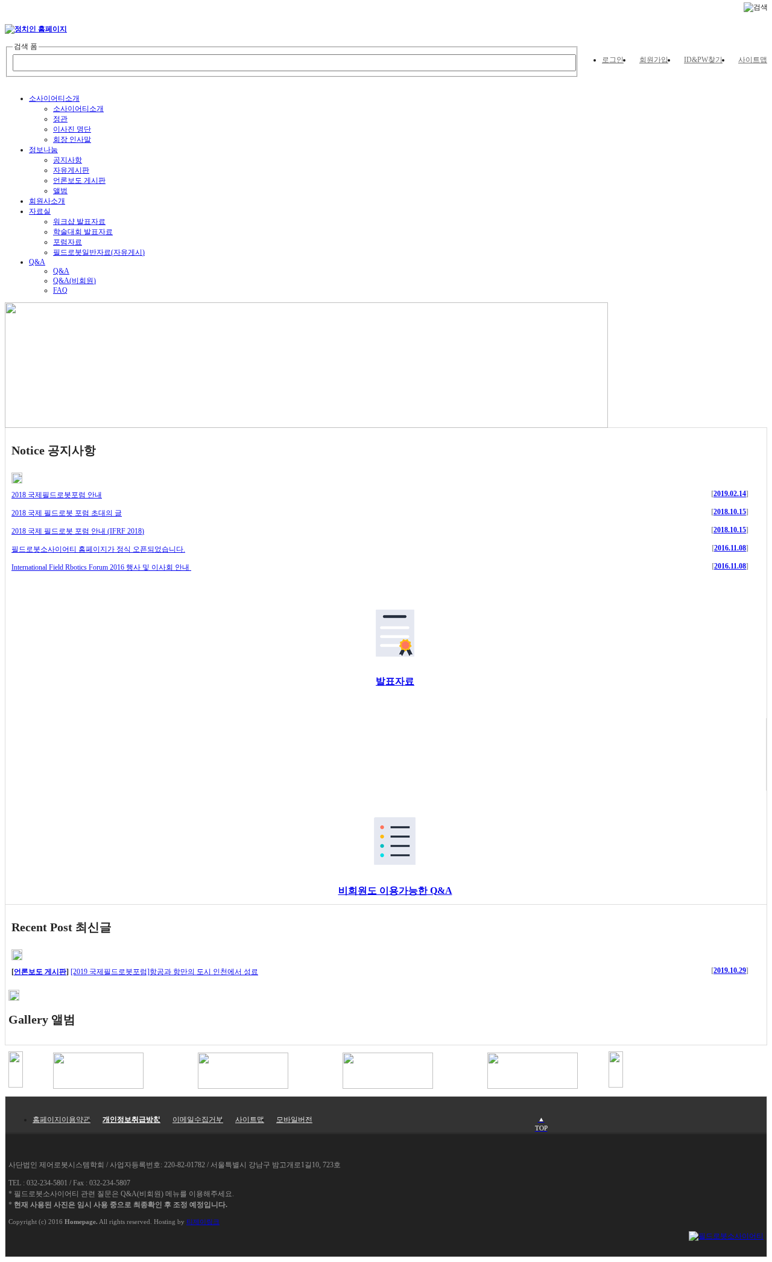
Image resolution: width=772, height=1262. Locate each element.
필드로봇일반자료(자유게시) (99, 252)
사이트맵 (752, 60)
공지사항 (67, 160)
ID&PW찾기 (703, 60)
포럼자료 (67, 242)
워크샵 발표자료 (79, 221)
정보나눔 (43, 149)
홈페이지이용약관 (61, 1119)
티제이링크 (203, 1221)
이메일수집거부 (197, 1119)
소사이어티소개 (54, 98)
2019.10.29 (729, 970)
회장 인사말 (72, 139)
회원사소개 (47, 201)
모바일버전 (294, 1119)
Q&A (37, 262)
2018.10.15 (729, 512)
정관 (60, 119)
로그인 (613, 60)
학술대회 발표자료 (83, 232)
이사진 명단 (72, 129)
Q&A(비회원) (74, 280)
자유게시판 (71, 170)
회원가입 (653, 60)
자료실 (40, 211)
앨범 (60, 190)
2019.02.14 (729, 493)
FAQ (60, 290)
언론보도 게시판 (79, 180)
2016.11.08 (730, 548)
